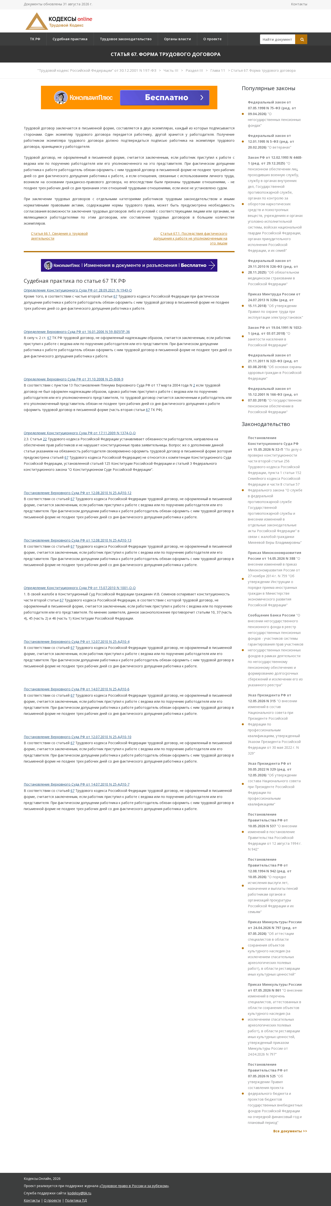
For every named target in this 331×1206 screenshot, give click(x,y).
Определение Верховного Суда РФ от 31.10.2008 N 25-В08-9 (73, 379)
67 (115, 296)
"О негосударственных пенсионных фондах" (274, 114)
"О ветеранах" (271, 141)
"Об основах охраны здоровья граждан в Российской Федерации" (274, 367)
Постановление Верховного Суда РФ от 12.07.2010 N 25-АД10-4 (76, 641)
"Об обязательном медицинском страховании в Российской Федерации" (273, 272)
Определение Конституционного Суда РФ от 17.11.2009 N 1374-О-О (80, 433)
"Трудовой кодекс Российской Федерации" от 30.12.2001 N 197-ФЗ (97, 70)
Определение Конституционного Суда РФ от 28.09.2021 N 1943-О (78, 290)
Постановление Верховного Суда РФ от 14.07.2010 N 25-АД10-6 (76, 689)
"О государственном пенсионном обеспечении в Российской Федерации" (274, 400)
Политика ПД (76, 1200)
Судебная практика (70, 39)
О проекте (212, 39)
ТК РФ (35, 39)
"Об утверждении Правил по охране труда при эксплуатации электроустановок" (275, 306)
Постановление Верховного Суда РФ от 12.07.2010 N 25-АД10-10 (77, 736)
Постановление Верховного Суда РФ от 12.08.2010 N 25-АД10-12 (77, 492)
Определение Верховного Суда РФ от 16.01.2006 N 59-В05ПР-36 (77, 331)
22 (45, 439)
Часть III (171, 70)
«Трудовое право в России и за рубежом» (134, 1185)
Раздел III (195, 70)
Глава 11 (218, 70)
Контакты (299, 4)
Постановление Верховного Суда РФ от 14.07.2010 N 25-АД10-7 (76, 784)
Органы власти (177, 39)
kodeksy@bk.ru (79, 1193)
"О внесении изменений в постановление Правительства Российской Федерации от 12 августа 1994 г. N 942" (274, 831)
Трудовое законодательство (126, 39)
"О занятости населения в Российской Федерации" (275, 336)
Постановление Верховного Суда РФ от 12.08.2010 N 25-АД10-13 (77, 540)
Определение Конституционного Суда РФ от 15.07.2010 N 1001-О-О (80, 587)
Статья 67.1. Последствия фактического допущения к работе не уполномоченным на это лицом (190, 238)
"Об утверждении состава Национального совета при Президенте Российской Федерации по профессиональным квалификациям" (274, 783)
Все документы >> (290, 1131)
